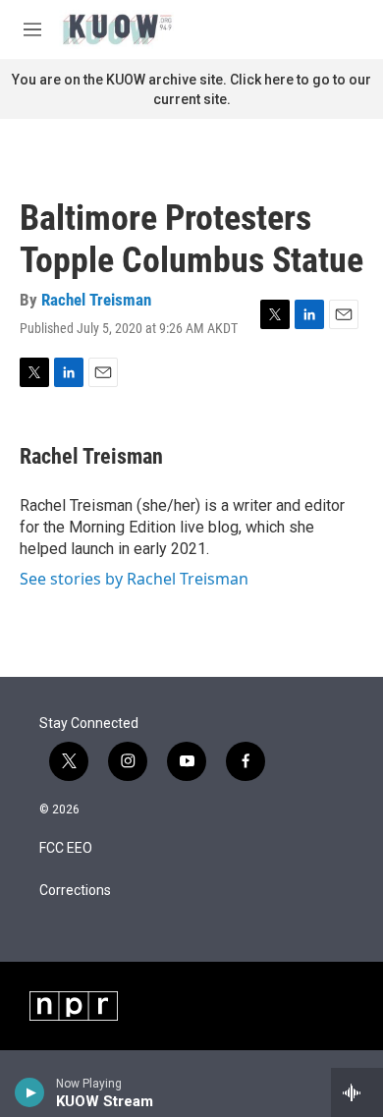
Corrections (75, 890)
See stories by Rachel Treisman (134, 578)
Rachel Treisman (96, 299)
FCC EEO (65, 848)
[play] (30, 1092)
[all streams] (357, 1092)
